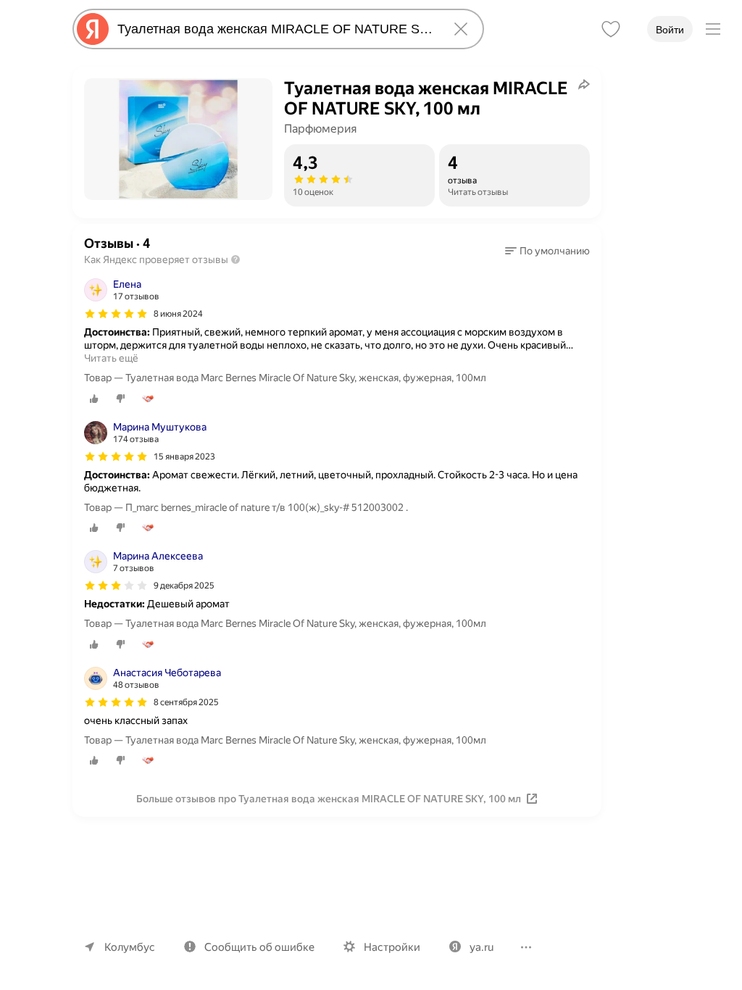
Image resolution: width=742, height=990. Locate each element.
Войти (670, 30)
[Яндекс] (93, 29)
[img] (116, 314)
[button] (547, 250)
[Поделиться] (584, 84)
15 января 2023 (184, 457)
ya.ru (481, 947)
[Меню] (713, 28)
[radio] (94, 398)
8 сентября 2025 (186, 702)
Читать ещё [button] (111, 358)
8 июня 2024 (178, 314)
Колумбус (129, 947)
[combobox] (275, 29)
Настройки (392, 947)
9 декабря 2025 (184, 586)
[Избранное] (611, 29)
